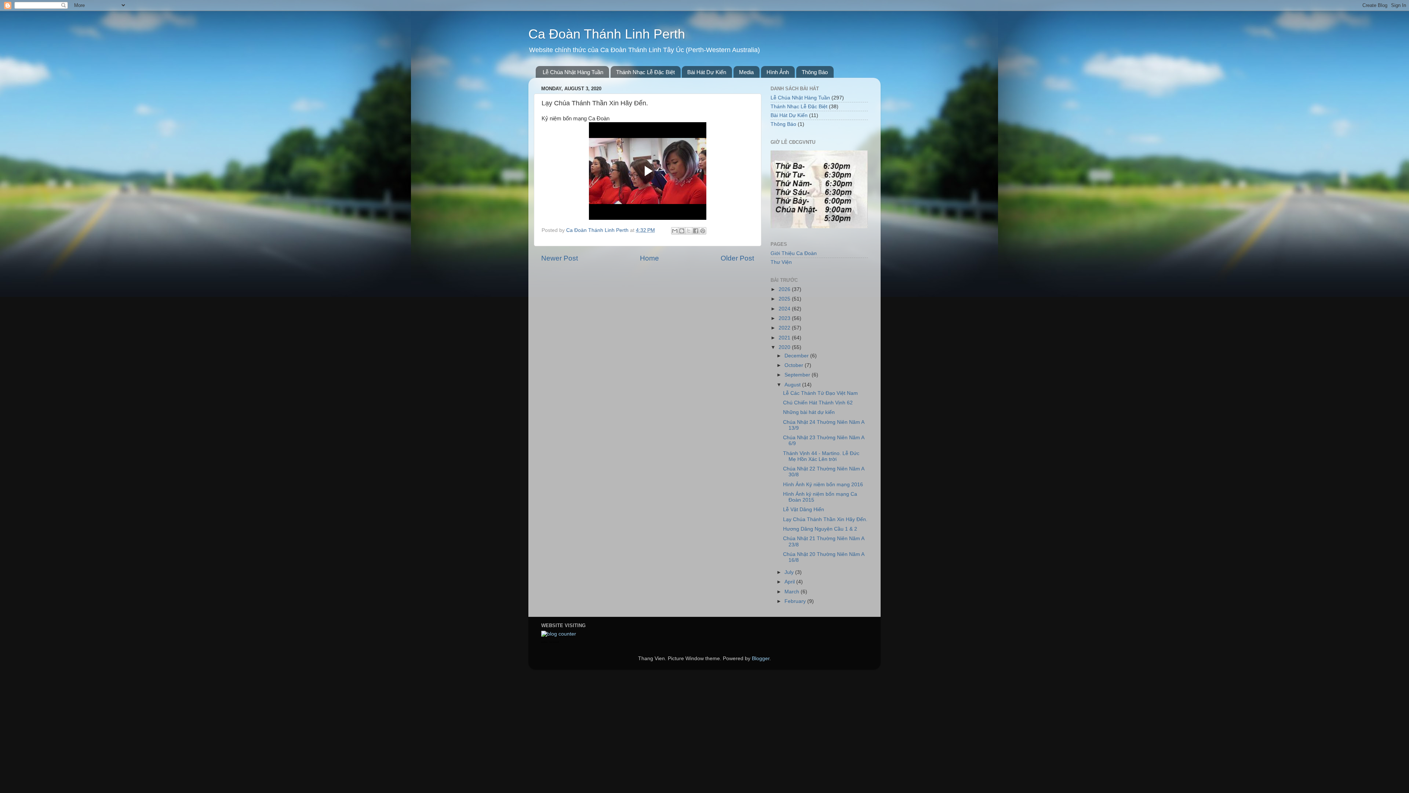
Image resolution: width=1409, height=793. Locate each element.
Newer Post (559, 258)
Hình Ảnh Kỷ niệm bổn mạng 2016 (823, 484)
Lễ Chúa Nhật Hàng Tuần (573, 72)
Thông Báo (815, 72)
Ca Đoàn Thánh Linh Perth (606, 33)
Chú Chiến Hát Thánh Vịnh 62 (818, 402)
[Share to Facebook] (695, 230)
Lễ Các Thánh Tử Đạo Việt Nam (820, 393)
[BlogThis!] (681, 230)
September (798, 375)
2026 (785, 289)
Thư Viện (781, 262)
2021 (785, 338)
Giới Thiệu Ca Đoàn (794, 253)
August (793, 385)
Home (649, 258)
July (789, 572)
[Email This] (674, 230)
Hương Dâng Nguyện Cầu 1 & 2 (820, 529)
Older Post (737, 258)
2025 (785, 299)
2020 (785, 347)
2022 (785, 328)
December (797, 356)
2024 (785, 309)
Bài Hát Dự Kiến (706, 72)
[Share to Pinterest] (702, 230)
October (794, 365)
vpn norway (554, 642)
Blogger (760, 658)
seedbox (544, 642)
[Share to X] (688, 230)
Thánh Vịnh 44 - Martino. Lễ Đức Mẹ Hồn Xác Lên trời (821, 456)
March (792, 591)
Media (746, 72)
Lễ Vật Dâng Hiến (803, 509)
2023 (785, 318)
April (790, 582)
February (795, 601)
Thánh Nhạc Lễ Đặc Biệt (645, 72)
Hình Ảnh (778, 72)
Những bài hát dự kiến (809, 412)
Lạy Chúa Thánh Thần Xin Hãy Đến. (825, 519)
